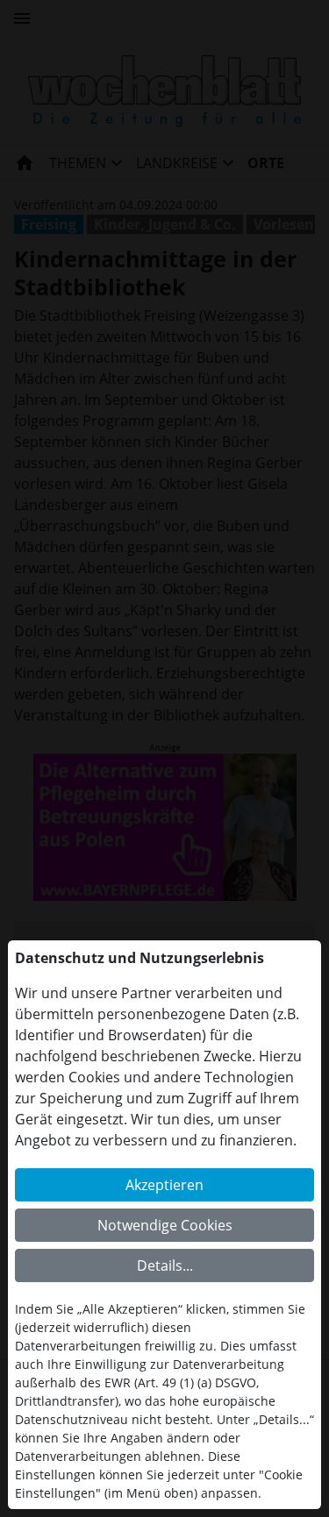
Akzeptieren (164, 1184)
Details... (165, 1265)
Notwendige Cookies (164, 1225)
